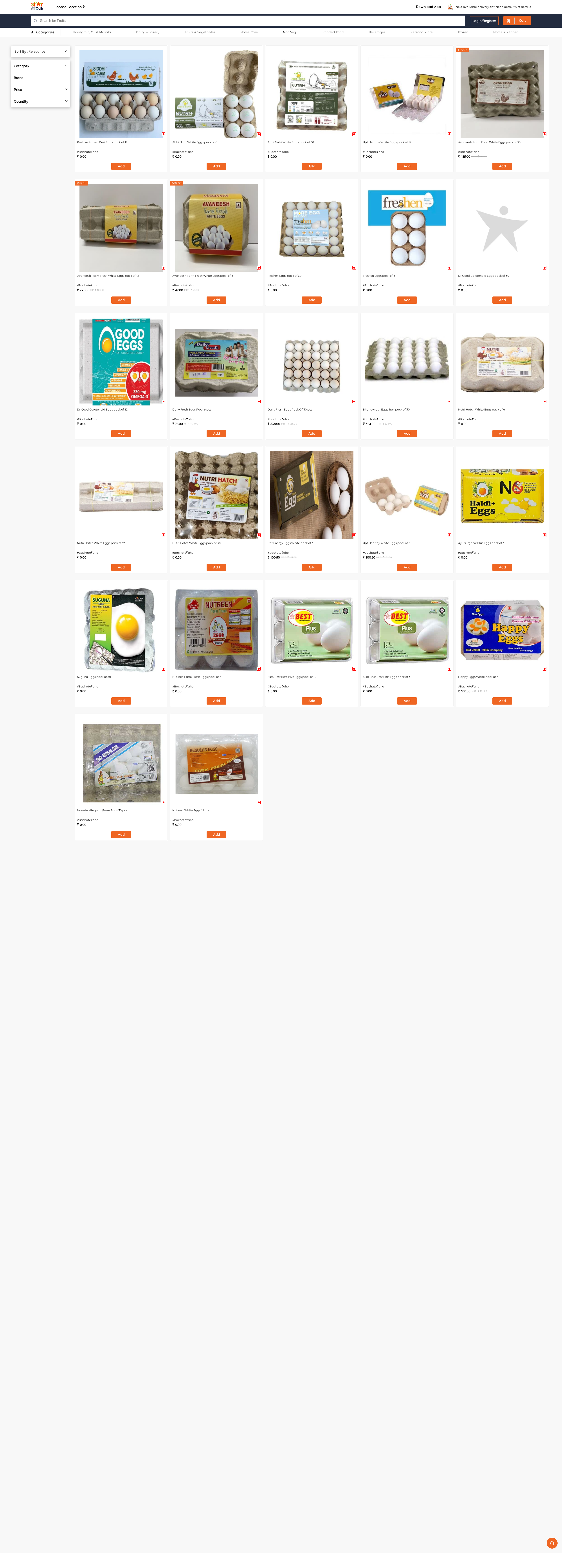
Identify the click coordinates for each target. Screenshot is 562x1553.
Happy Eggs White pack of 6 (478, 677)
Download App (428, 7)
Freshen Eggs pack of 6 (379, 276)
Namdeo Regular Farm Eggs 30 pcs (102, 810)
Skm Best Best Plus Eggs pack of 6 (387, 677)
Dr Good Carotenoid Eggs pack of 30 (483, 276)
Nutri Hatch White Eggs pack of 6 (481, 409)
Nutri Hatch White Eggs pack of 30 (196, 543)
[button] (517, 20)
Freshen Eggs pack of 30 (284, 276)
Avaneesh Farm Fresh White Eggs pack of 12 (108, 276)
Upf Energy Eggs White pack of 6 (290, 543)
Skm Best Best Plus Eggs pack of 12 (292, 677)
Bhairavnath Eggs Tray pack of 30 (386, 409)
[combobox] (233, 21)
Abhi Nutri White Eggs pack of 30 (291, 142)
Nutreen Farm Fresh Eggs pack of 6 (196, 677)
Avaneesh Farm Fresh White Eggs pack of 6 (202, 276)
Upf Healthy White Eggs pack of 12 (387, 142)
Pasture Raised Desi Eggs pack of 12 (102, 142)
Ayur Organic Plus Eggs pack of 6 (481, 543)
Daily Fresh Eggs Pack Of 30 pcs (290, 409)
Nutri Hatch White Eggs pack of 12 (101, 543)
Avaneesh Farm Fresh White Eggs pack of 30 (489, 142)
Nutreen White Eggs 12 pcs (190, 810)
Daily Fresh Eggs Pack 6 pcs (191, 409)
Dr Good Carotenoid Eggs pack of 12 (102, 409)
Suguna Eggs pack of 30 (94, 677)
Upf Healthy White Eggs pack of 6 (386, 543)
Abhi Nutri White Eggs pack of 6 (194, 142)
